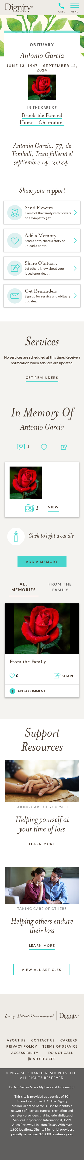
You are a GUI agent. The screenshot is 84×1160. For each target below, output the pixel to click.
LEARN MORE (42, 844)
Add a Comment (31, 691)
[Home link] (19, 7)
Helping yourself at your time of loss (42, 819)
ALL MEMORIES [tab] (23, 587)
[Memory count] (21, 446)
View (53, 507)
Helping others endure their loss (42, 921)
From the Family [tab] (60, 587)
